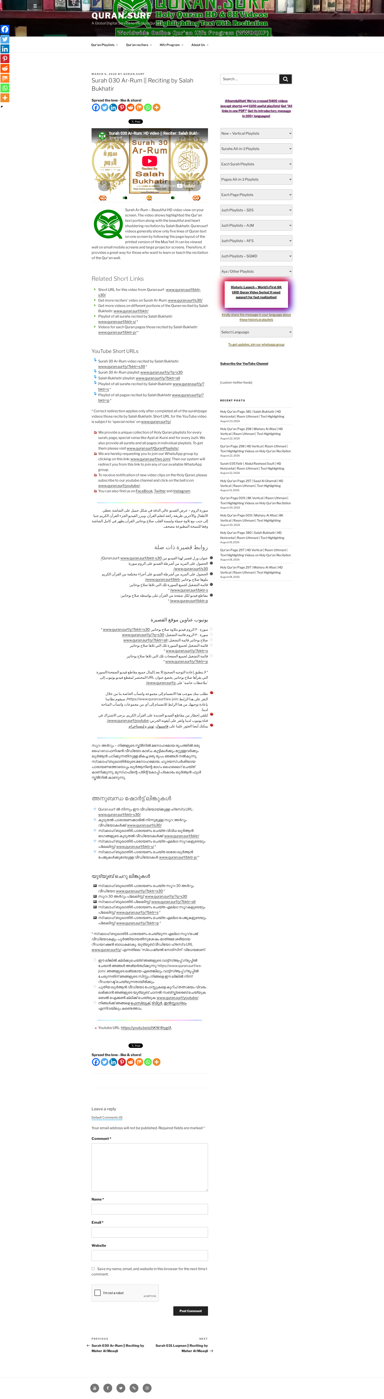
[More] (156, 107)
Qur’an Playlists (102, 45)
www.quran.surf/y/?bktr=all (158, 378)
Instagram (181, 491)
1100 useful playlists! (264, 106)
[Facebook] (96, 107)
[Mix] (139, 107)
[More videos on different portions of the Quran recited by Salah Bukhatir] (172, 197)
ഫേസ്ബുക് (140, 1003)
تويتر (150, 726)
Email (98, 1222)
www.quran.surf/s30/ (185, 300)
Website (99, 1245)
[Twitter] (104, 107)
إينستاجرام (136, 726)
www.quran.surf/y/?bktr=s (187, 651)
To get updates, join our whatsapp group (256, 344)
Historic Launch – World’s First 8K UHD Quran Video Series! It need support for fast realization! (256, 292)
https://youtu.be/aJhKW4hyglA (146, 1028)
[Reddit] (130, 107)
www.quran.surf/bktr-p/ (117, 332)
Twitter (160, 491)
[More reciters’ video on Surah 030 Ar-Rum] (126, 197)
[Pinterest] (122, 107)
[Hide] (2, 106)
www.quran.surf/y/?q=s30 (161, 372)
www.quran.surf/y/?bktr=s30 (121, 366)
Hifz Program (170, 45)
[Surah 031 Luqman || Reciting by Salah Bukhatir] (102, 197)
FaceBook (144, 491)
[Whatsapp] (148, 107)
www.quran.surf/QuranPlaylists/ (152, 448)
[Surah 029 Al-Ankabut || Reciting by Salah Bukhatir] (196, 197)
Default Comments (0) (107, 1117)
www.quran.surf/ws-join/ (150, 459)
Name (98, 1199)
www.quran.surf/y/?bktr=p (186, 661)
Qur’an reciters (137, 45)
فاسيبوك (162, 726)
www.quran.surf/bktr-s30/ (131, 558)
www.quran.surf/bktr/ (131, 311)
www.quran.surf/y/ (156, 422)
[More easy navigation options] (149, 197)
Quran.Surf (122, 15)
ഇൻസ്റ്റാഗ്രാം (175, 1003)
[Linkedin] (113, 107)
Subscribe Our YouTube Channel (244, 363)
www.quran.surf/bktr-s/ (117, 322)
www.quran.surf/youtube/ (119, 486)
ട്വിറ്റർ (157, 1003)
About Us (198, 45)
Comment (101, 1139)
